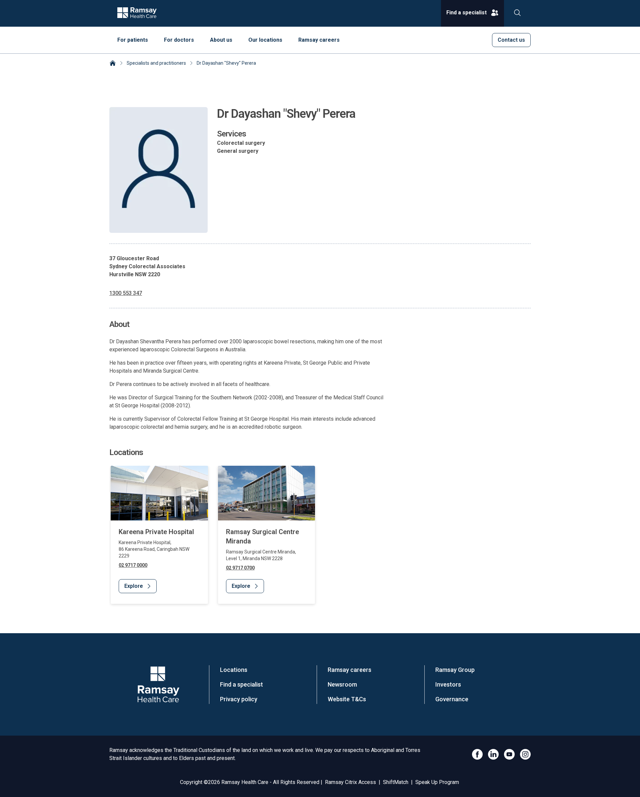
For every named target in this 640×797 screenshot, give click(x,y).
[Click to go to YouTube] (509, 754)
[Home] (112, 64)
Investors (448, 684)
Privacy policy (238, 699)
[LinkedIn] (493, 754)
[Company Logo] (158, 684)
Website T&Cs (347, 699)
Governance (451, 699)
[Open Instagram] (525, 754)
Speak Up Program (437, 782)
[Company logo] (137, 13)
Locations (233, 669)
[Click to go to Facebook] (477, 754)
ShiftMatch (395, 782)
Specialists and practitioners (156, 63)
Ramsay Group (455, 669)
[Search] (517, 13)
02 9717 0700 (240, 567)
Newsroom (342, 684)
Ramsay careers (349, 669)
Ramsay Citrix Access (350, 782)
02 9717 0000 (133, 565)
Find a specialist (241, 684)
